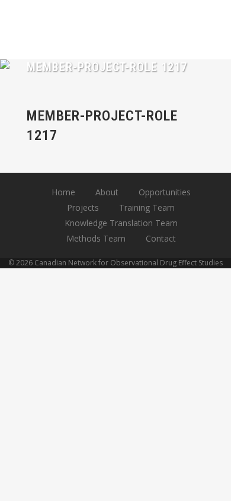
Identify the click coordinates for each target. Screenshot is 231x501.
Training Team (147, 207)
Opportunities (165, 192)
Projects (83, 207)
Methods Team (96, 238)
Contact (161, 238)
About (106, 192)
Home (63, 192)
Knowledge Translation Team (121, 223)
